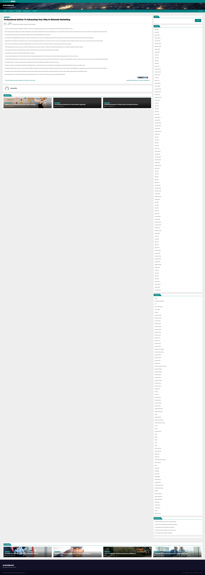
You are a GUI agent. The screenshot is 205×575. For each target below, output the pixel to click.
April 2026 (157, 32)
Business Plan (157, 360)
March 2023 (157, 114)
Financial (156, 394)
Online (156, 445)
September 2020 (158, 196)
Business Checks (158, 315)
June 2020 (157, 205)
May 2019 (157, 241)
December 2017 (158, 290)
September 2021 (158, 165)
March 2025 (157, 66)
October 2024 (157, 74)
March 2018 (157, 281)
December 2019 (158, 222)
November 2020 (158, 190)
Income (156, 425)
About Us (11, 11)
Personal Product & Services (160, 459)
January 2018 (157, 287)
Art (155, 303)
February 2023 (157, 117)
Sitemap (35, 11)
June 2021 (157, 173)
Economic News (158, 383)
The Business (157, 507)
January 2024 (157, 86)
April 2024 (157, 77)
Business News (158, 343)
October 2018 (157, 261)
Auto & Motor (157, 309)
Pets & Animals (158, 462)
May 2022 (157, 142)
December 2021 (158, 156)
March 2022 (157, 148)
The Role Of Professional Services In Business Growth (165, 521)
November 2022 (158, 125)
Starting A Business (158, 496)
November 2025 (158, 46)
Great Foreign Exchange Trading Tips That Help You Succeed (20, 80)
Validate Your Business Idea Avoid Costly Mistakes (20, 104)
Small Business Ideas (159, 485)
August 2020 (157, 199)
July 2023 (157, 103)
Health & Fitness (158, 417)
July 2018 (157, 270)
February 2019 (157, 250)
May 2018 (157, 275)
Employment (157, 388)
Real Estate (157, 473)
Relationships (157, 476)
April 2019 (157, 244)
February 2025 (157, 69)
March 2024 (157, 80)
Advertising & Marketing (159, 301)
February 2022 (157, 151)
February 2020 (157, 216)
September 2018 (158, 264)
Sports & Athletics (158, 493)
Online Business (158, 448)
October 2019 (157, 227)
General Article (158, 405)
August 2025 (157, 52)
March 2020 (157, 213)
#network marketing (31, 24)
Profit (156, 465)
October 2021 (157, 162)
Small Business (158, 479)
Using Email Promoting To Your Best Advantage (137, 80)
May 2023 (157, 108)
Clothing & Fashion (158, 380)
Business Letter (158, 332)
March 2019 (157, 247)
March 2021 (157, 182)
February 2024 (157, 83)
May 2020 (157, 207)
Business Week (158, 374)
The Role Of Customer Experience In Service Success (165, 530)
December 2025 (158, 43)
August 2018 (157, 267)
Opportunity (157, 456)
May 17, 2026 (107, 555)
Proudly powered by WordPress (8, 572)
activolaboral (8, 5)
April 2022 (157, 145)
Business (156, 312)
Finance (156, 391)
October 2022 (157, 128)
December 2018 (158, 256)
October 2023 (157, 94)
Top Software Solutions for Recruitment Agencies (69, 104)
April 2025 (157, 63)
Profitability (157, 468)
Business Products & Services (161, 366)
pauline (10, 23)
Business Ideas (158, 320)
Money (156, 439)
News (156, 442)
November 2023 (158, 91)
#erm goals (17, 24)
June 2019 (157, 239)
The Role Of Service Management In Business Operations (166, 524)
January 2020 (157, 219)
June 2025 (157, 57)
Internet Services (158, 431)
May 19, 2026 (57, 555)
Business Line (157, 337)
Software (156, 490)
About (156, 298)
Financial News (158, 397)
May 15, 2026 (157, 555)
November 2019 (158, 224)
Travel (156, 510)
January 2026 (157, 40)
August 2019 (157, 233)
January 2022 (157, 154)
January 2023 (157, 120)
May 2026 (157, 29)
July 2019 (157, 236)
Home (5, 11)
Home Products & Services (160, 422)
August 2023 (157, 100)
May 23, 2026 (8, 555)
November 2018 (158, 258)
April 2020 (157, 210)
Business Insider (158, 326)
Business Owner (158, 354)
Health (156, 414)
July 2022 (157, 137)
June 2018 (157, 273)
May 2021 (157, 176)
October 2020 (157, 193)
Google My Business (159, 408)
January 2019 (157, 253)
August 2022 (157, 134)
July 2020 (157, 202)
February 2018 (157, 284)
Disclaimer (18, 11)
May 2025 (157, 60)
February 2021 (157, 185)
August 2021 (157, 168)
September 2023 (158, 97)
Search (156, 16)
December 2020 (158, 188)
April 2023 (157, 111)
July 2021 (157, 171)
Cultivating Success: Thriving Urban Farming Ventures (121, 104)
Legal (156, 434)
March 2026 (157, 35)
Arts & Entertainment (159, 306)
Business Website (158, 371)
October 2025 (157, 49)
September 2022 (158, 131)
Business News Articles (159, 349)
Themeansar (23, 572)
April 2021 (157, 179)
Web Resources (158, 513)
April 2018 (157, 278)
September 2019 (158, 230)
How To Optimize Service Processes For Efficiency (164, 527)
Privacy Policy (26, 11)
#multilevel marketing (23, 24)
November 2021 (158, 159)
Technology (157, 502)
